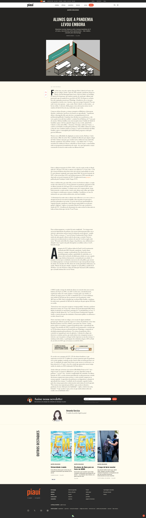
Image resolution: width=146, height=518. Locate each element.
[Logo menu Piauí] (30, 5)
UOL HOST (56, 1)
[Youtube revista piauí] (41, 510)
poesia (87, 494)
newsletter (70, 5)
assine (114, 399)
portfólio (88, 496)
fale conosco (115, 508)
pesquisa (88, 177)
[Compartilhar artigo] (45, 94)
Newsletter (53, 499)
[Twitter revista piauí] (35, 510)
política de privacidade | (102, 508)
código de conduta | (84, 508)
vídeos (104, 494)
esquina (70, 496)
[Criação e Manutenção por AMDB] (73, 515)
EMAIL (105, 1)
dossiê (69, 494)
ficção (87, 489)
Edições (53, 492)
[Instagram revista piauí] (47, 510)
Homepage (53, 489)
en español (37, 497)
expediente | (61, 508)
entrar (85, 5)
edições (57, 5)
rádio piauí (88, 492)
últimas (63, 5)
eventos (70, 499)
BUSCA (93, 1)
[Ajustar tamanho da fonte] (45, 92)
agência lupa (63, 504)
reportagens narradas (108, 489)
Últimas (52, 494)
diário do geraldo (72, 489)
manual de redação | (74, 508)
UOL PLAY (69, 1)
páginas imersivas (90, 499)
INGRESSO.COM (50, 1)
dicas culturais (71, 492)
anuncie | (110, 508)
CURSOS (64, 1)
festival (78, 5)
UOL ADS (73, 1)
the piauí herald (107, 492)
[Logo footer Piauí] (37, 492)
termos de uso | (92, 508)
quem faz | (67, 508)
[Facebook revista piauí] (28, 510)
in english (29, 497)
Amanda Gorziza (73, 410)
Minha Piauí (54, 496)
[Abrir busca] (114, 5)
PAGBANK (60, 1)
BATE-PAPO (99, 1)
